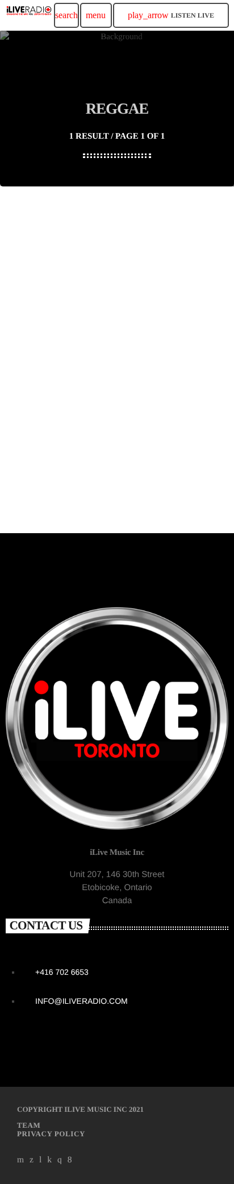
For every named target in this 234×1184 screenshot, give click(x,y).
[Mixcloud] (49, 1159)
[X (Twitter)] (32, 1159)
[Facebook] (70, 1159)
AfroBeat (38, 441)
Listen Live (171, 15)
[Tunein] (40, 1159)
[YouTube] (20, 1159)
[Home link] (29, 15)
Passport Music (49, 461)
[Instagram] (59, 1159)
